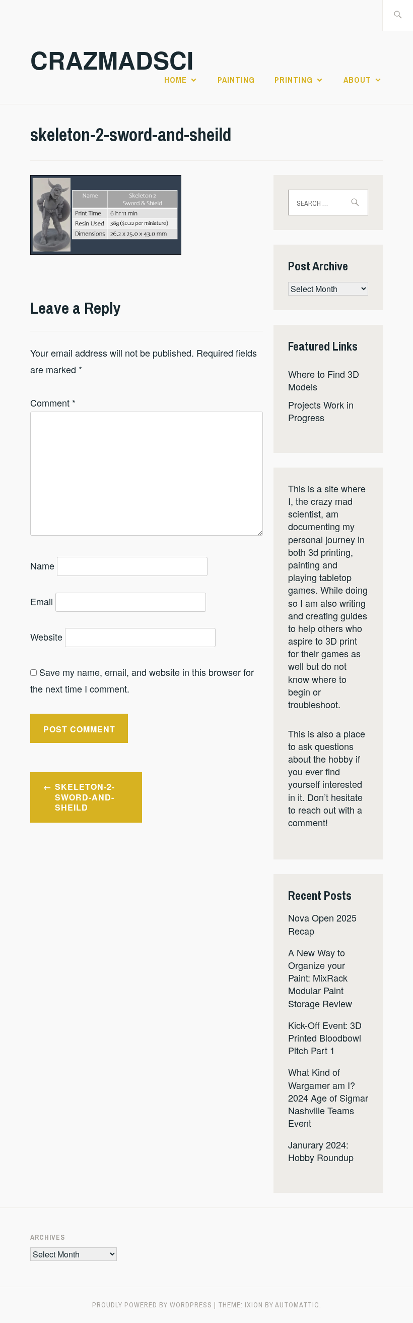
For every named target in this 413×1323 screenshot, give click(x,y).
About (357, 79)
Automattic (297, 1304)
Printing (293, 79)
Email (41, 601)
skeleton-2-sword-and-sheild (85, 797)
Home (175, 79)
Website (46, 636)
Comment (53, 402)
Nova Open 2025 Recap (322, 924)
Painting (236, 79)
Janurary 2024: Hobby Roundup (321, 1151)
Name (42, 565)
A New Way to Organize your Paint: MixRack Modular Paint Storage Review (320, 978)
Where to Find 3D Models (323, 380)
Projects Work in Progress (321, 411)
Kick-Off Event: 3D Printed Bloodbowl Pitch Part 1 (325, 1037)
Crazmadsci (111, 59)
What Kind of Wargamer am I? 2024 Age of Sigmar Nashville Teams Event (328, 1097)
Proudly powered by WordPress (152, 1304)
